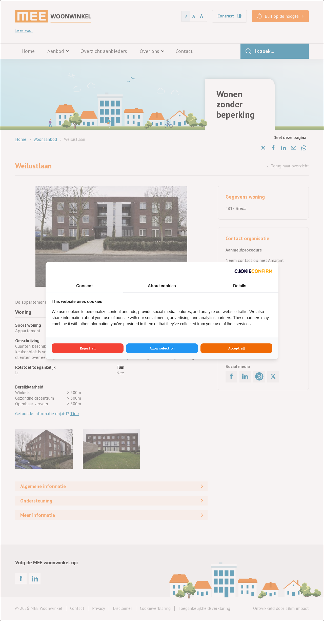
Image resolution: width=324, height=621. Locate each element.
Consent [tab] (84, 286)
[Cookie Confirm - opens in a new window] (253, 271)
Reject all (87, 348)
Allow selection (162, 348)
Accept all (236, 348)
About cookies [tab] (162, 286)
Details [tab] (239, 286)
